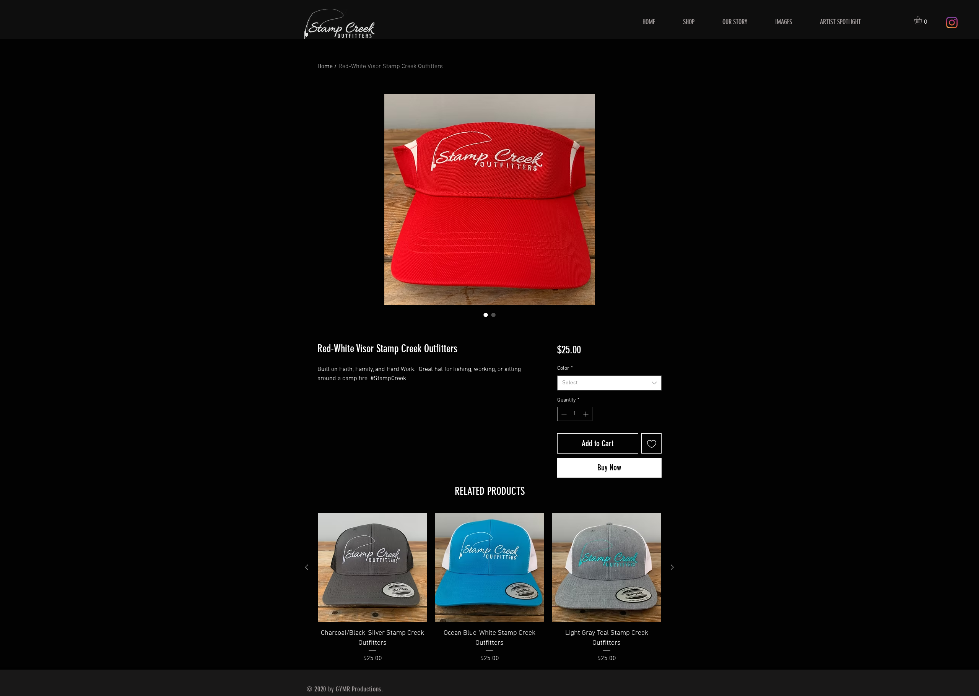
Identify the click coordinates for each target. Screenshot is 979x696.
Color (565, 368)
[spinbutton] (575, 414)
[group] (489, 587)
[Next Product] (672, 567)
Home (325, 66)
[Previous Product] (306, 567)
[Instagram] (952, 22)
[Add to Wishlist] (651, 443)
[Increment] (586, 414)
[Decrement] (563, 414)
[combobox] (609, 383)
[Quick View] (372, 567)
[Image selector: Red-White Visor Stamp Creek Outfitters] (486, 315)
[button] (923, 20)
